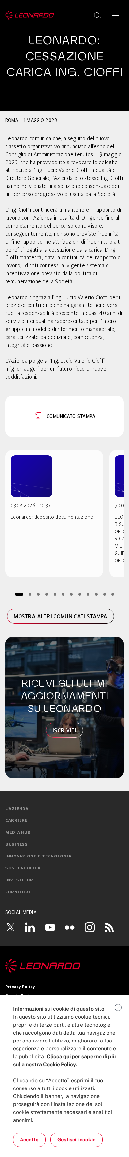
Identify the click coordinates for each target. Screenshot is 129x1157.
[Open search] (97, 15)
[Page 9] (88, 594)
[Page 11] (105, 594)
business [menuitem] (16, 845)
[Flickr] (70, 927)
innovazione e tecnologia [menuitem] (38, 856)
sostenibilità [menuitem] (22, 868)
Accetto (29, 1139)
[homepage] (29, 15)
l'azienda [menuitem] (16, 809)
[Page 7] (71, 594)
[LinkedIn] (30, 927)
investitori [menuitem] (20, 880)
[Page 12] (113, 594)
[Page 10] (96, 594)
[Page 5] (55, 594)
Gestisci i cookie (76, 1139)
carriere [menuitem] (16, 821)
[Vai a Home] (64, 966)
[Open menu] (116, 15)
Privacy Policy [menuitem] (20, 987)
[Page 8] (80, 594)
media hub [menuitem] (18, 833)
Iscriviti (64, 730)
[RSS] (109, 927)
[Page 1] (19, 594)
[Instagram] (90, 927)
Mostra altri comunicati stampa (61, 616)
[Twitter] (10, 927)
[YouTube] (50, 927)
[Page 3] (38, 594)
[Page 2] (30, 594)
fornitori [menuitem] (17, 892)
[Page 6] (63, 594)
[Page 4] (47, 594)
